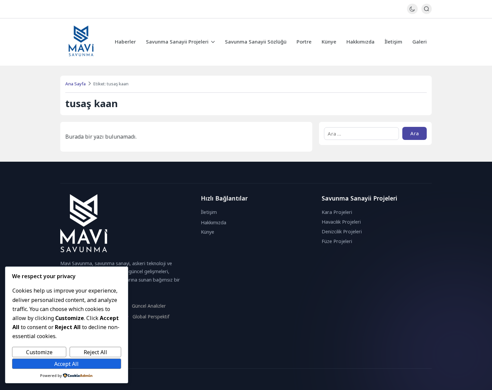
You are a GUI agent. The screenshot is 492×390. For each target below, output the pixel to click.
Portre (304, 41)
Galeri (419, 41)
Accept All (66, 364)
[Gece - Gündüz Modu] (412, 12)
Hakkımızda (360, 41)
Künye (329, 41)
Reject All (95, 352)
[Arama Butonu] (426, 9)
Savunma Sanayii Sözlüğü (255, 41)
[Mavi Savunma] (81, 42)
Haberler (125, 41)
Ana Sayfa (75, 84)
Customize (39, 352)
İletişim (393, 41)
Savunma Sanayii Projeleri (177, 41)
